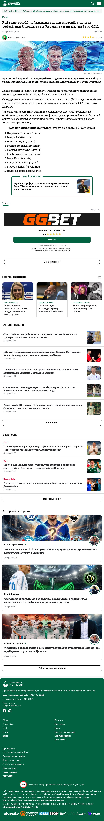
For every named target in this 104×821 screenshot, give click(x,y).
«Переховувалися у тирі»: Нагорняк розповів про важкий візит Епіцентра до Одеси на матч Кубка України (40, 371)
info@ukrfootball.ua (12, 705)
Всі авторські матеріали (52, 668)
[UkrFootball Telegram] (9, 710)
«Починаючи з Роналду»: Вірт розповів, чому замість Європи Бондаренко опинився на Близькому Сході (39, 389)
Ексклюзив (60, 724)
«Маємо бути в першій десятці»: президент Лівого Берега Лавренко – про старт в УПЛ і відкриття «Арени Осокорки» (43, 448)
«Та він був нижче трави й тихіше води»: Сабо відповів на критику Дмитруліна (42, 484)
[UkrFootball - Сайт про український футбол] (11, 3)
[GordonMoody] (29, 814)
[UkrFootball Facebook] (4, 710)
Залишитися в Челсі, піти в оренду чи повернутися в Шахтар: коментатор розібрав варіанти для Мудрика (50, 551)
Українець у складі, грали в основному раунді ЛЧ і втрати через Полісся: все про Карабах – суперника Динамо (52, 649)
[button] (92, 4)
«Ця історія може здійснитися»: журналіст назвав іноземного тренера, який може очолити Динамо (40, 336)
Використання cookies (14, 756)
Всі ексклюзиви (52, 499)
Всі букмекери (52, 262)
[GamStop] (49, 814)
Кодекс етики (9, 768)
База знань (60, 739)
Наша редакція (10, 772)
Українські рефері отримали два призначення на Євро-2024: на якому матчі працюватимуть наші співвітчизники (41, 186)
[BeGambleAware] (73, 814)
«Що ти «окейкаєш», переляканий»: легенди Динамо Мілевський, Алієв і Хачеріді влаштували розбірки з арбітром (42, 353)
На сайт (52, 239)
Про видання (9, 748)
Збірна (6, 720)
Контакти (7, 776)
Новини (59, 720)
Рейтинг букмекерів (65, 732)
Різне (5, 17)
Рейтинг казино (63, 736)
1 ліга (5, 732)
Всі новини (52, 422)
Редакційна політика (13, 764)
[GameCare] (94, 814)
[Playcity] (11, 814)
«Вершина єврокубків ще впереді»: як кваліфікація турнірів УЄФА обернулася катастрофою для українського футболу (45, 600)
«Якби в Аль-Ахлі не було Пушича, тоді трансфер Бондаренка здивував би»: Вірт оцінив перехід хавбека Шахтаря (39, 466)
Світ (5, 461)
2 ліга (5, 736)
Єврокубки (8, 724)
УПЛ (5, 443)
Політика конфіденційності (16, 752)
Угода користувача (12, 760)
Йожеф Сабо (9, 479)
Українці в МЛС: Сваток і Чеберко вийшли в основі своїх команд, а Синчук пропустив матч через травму (42, 406)
